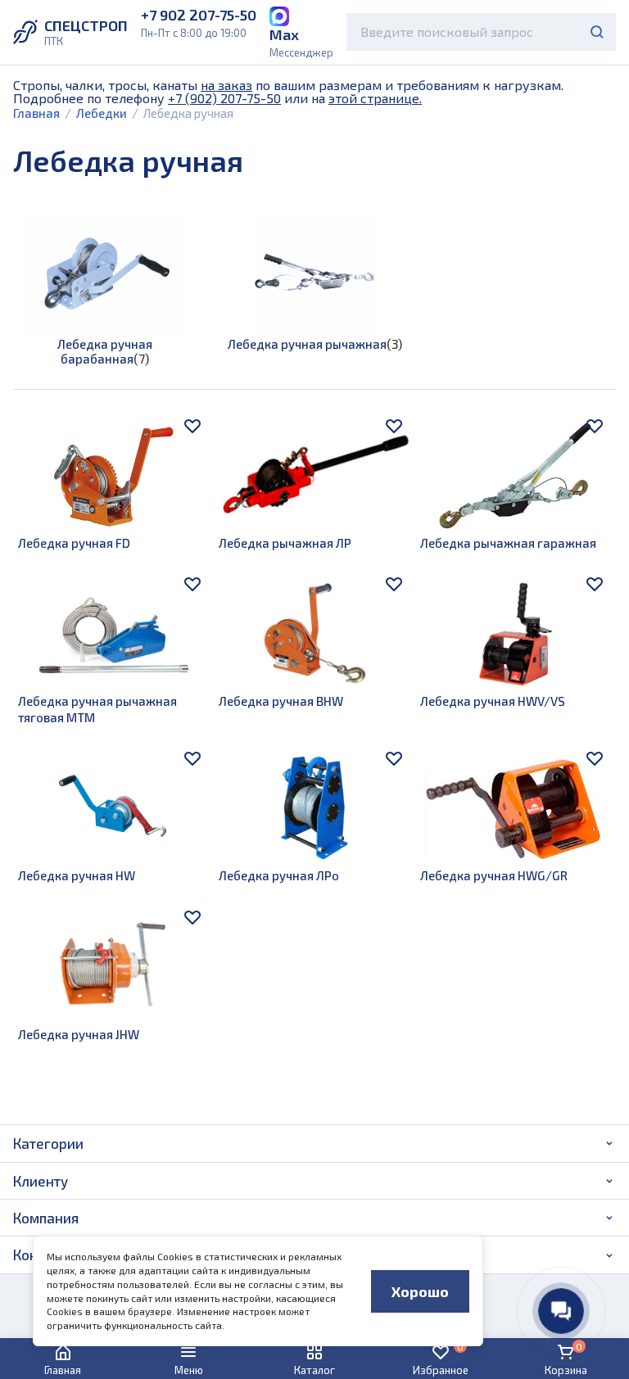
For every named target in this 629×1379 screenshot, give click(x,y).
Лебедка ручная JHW (78, 1034)
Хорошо (420, 1291)
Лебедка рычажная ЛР (285, 543)
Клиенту (40, 1181)
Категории (48, 1143)
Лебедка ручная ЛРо (279, 875)
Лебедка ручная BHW (281, 701)
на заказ (226, 85)
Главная (36, 113)
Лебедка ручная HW (76, 875)
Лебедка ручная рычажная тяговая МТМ (97, 709)
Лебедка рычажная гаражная (508, 543)
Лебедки (101, 113)
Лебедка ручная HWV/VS (492, 701)
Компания (46, 1217)
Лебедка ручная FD (74, 543)
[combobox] (481, 32)
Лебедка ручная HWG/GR (494, 875)
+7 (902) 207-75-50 (224, 98)
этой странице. (375, 98)
